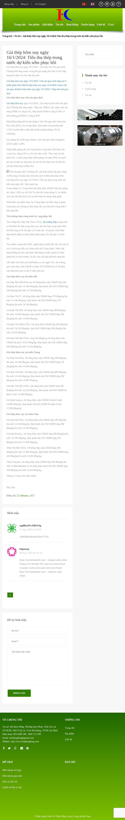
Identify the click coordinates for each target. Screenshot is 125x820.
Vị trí (111, 24)
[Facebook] (101, 4)
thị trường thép (50, 222)
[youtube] (113, 4)
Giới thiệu (47, 24)
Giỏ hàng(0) (40, 4)
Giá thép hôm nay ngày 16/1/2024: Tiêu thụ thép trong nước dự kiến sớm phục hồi (63, 36)
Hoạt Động (72, 24)
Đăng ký (24, 4)
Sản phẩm (33, 24)
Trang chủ (20, 24)
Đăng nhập (8, 4)
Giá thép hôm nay (15, 103)
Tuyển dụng (87, 24)
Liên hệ (101, 24)
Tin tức (60, 24)
